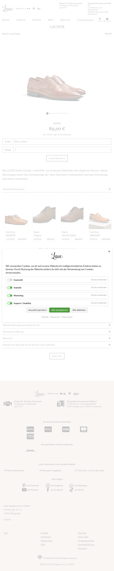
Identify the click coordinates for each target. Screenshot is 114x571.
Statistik (17, 287)
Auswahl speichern (37, 310)
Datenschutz (67, 317)
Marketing (18, 295)
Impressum (55, 317)
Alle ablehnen (79, 310)
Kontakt (45, 317)
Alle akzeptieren (60, 310)
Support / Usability (22, 303)
